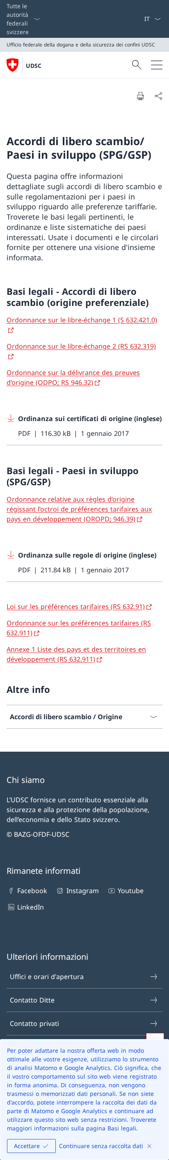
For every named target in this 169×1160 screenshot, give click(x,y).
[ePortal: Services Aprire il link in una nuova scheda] (140, 19)
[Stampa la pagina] (140, 96)
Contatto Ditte (32, 1000)
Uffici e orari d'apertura (47, 976)
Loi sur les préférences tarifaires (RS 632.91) (76, 606)
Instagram (82, 890)
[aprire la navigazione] (156, 65)
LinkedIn (30, 907)
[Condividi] (158, 96)
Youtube (131, 890)
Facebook (32, 890)
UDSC (33, 65)
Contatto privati (34, 1023)
